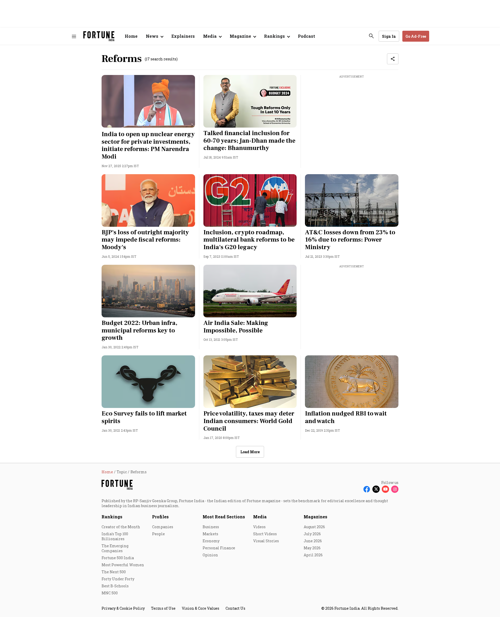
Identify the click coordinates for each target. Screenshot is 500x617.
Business (211, 526)
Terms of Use (163, 608)
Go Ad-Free (415, 36)
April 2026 (313, 554)
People (158, 533)
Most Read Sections (224, 516)
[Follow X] (376, 489)
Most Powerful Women (123, 564)
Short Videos (265, 533)
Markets (210, 533)
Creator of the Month (121, 526)
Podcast (306, 36)
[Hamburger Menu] (74, 36)
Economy (211, 540)
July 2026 (312, 533)
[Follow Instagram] (394, 489)
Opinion (210, 554)
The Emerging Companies (115, 548)
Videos (259, 526)
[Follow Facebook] (366, 489)
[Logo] (98, 36)
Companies (162, 526)
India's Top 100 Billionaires (115, 536)
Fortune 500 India (118, 557)
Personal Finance (219, 547)
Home (131, 36)
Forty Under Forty (118, 578)
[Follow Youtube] (385, 489)
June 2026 (313, 540)
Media (260, 516)
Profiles (160, 516)
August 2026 (314, 526)
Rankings (112, 516)
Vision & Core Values (200, 608)
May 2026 (312, 547)
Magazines (315, 516)
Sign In (389, 36)
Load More (250, 451)
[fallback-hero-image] (148, 101)
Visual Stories (266, 540)
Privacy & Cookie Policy (123, 608)
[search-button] (371, 36)
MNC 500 (110, 592)
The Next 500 (114, 571)
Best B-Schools (115, 585)
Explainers (183, 36)
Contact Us (235, 608)
